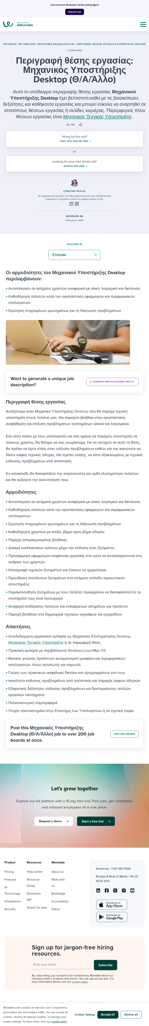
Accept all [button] (108, 1014)
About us (57, 872)
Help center (35, 872)
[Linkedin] (71, 203)
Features (10, 880)
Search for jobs (37, 908)
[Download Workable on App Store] (111, 905)
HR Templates (27, 44)
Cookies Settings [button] (85, 1014)
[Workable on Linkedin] (98, 892)
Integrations (12, 901)
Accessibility (59, 901)
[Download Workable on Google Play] (111, 917)
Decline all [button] (131, 1014)
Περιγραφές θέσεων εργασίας (56, 44)
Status (55, 909)
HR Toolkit (10, 44)
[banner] (74, 382)
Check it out (74, 11)
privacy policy (80, 981)
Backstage (58, 894)
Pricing (9, 872)
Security (10, 909)
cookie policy (59, 1021)
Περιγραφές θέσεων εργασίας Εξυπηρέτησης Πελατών (111, 44)
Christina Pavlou (74, 191)
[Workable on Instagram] (132, 892)
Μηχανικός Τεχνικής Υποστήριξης (97, 117)
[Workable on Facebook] (106, 892)
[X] (76, 203)
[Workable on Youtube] (115, 892)
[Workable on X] (123, 892)
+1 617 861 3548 (120, 869)
